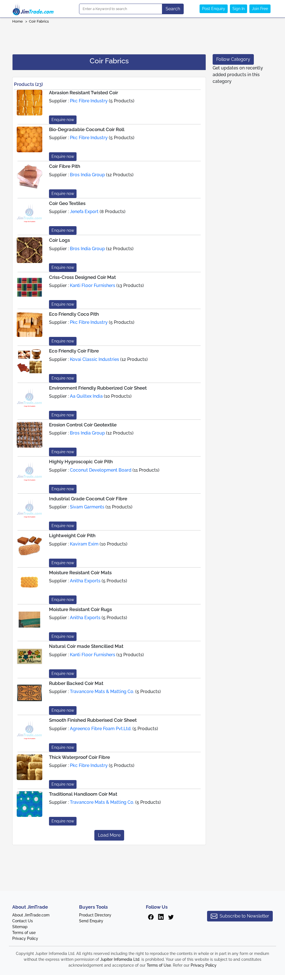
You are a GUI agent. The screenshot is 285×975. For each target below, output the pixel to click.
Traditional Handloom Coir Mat (83, 794)
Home (17, 21)
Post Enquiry (213, 8)
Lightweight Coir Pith (72, 535)
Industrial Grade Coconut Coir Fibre (88, 498)
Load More (109, 835)
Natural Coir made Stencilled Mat (86, 646)
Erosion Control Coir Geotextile (83, 425)
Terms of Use (159, 965)
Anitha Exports (85, 580)
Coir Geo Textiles (67, 203)
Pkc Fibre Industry (89, 100)
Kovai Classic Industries (94, 359)
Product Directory (95, 915)
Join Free (260, 8)
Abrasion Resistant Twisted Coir (83, 92)
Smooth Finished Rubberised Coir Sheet (93, 720)
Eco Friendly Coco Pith (74, 314)
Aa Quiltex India (86, 396)
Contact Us (22, 921)
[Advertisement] (142, 37)
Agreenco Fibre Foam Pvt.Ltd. (100, 728)
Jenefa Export (84, 211)
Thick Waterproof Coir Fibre (79, 757)
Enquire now (62, 119)
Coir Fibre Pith (64, 166)
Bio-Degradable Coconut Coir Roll (86, 129)
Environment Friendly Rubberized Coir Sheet (98, 388)
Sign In (238, 8)
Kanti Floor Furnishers (92, 285)
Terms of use (24, 932)
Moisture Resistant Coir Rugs (80, 609)
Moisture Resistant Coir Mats (80, 572)
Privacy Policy (25, 938)
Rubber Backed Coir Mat (76, 683)
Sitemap (20, 927)
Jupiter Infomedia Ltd (119, 959)
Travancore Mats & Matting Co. (102, 691)
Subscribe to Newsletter (244, 916)
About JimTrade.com (31, 915)
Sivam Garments (87, 507)
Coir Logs (59, 240)
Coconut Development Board (100, 470)
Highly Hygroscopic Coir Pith (81, 461)
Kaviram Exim (84, 544)
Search (173, 8)
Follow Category (233, 59)
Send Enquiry (91, 921)
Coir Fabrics (39, 21)
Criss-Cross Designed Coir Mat (82, 277)
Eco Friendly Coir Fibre (74, 351)
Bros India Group (87, 174)
